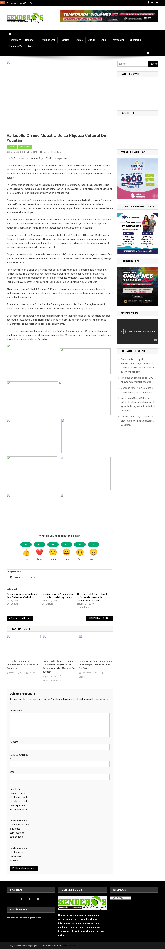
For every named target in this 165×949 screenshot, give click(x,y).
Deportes (64, 40)
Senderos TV (15, 46)
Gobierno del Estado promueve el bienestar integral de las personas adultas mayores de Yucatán (59, 666)
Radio (30, 46)
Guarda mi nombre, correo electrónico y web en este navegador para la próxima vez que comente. (19, 799)
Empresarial (118, 40)
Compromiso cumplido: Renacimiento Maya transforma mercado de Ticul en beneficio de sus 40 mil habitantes (138, 365)
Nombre (15, 742)
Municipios (25, 146)
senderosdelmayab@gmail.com (24, 917)
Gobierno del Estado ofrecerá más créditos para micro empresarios (22, 618)
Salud (103, 40)
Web (12, 772)
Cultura (91, 40)
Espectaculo (135, 40)
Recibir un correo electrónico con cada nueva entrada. (18, 854)
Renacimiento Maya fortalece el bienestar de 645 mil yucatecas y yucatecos (137, 420)
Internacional (48, 40)
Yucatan (13, 40)
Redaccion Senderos (52, 680)
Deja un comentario (52, 152)
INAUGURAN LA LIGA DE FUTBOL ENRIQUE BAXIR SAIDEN (101, 618)
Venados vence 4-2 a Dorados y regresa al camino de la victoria (137, 390)
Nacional (29, 40)
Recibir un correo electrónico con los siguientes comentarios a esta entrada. (19, 828)
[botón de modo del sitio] (149, 52)
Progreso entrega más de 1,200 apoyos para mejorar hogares (137, 379)
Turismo (78, 40)
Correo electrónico (19, 757)
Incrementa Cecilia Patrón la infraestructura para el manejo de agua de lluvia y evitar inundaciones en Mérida (139, 404)
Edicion (34, 152)
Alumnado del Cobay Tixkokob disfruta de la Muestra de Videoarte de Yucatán (92, 597)
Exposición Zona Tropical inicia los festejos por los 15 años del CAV (95, 664)
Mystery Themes (69, 945)
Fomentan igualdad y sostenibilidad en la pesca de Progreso (22, 664)
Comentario (17, 710)
